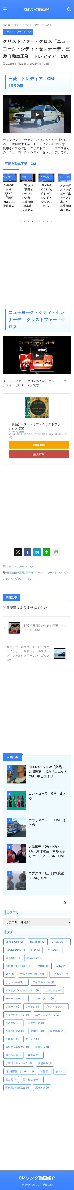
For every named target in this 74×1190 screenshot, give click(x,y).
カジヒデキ (53, 990)
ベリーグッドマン (17, 1014)
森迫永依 (35, 1055)
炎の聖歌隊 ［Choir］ (20, 1071)
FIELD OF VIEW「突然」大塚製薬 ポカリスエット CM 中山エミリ (49, 771)
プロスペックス (55, 1006)
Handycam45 (15, 949)
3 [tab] (28, 222)
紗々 (60, 1071)
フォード (12, 1006)
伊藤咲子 (37, 1030)
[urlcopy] (56, 552)
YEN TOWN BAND (32, 974)
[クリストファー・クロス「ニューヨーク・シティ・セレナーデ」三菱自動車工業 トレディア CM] (37, 552)
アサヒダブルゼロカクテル (22, 990)
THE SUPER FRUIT (18, 966)
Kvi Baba (53, 949)
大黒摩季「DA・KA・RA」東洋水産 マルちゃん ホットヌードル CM (47, 851)
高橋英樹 (42, 1087)
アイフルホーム (43, 982)
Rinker (21, 432)
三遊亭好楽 (36, 1022)
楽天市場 (39, 454)
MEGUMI (13, 957)
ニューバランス (43, 998)
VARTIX (43, 966)
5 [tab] (36, 222)
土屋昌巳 (12, 1038)
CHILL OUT (60, 941)
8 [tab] (47, 222)
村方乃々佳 (14, 1055)
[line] (46, 552)
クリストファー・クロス (20, 566)
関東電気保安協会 (17, 1087)
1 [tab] (21, 222)
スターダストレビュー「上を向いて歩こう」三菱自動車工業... (46, 197)
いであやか (60, 974)
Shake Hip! (34, 957)
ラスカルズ (14, 1022)
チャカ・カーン (16, 998)
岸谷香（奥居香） (17, 1047)
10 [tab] (55, 222)
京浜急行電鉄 (15, 1030)
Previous (6, 194)
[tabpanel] (46, 193)
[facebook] (27, 552)
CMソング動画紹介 (37, 9)
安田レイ (32, 1038)
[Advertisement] (37, 264)
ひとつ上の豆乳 (16, 982)
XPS (10, 974)
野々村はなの (32, 1079)
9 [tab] (51, 222)
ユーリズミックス (47, 1014)
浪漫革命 (45, 1063)
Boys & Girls (15, 941)
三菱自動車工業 (15, 572)
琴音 (44, 1071)
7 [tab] (44, 222)
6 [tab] (40, 222)
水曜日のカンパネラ (19, 1063)
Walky (61, 966)
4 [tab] (32, 222)
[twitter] (18, 552)
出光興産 (57, 1030)
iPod (36, 949)
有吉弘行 (42, 1047)
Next (67, 194)
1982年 (30, 572)
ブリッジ (32, 1006)
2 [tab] (25, 222)
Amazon (39, 444)
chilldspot (38, 941)
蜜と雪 (11, 1079)
